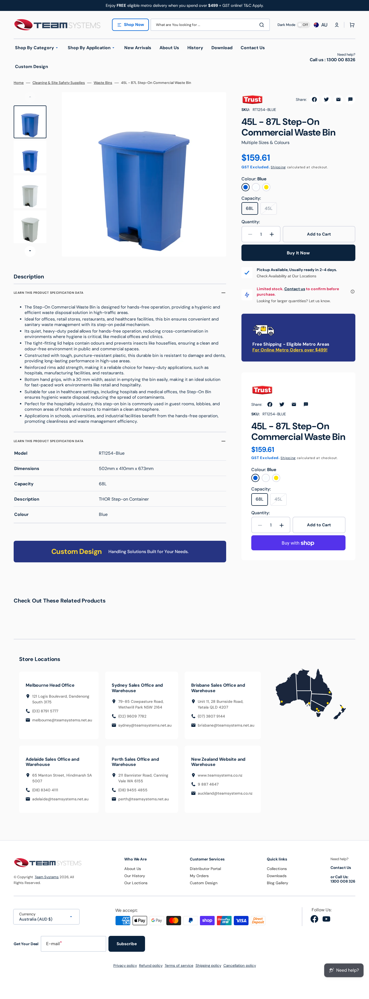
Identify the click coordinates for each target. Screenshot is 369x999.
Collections (277, 868)
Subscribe (127, 944)
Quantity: (250, 222)
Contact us (294, 288)
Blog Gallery (277, 882)
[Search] (263, 25)
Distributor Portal (205, 868)
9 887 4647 (208, 784)
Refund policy (151, 965)
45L (271, 210)
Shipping (278, 167)
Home (19, 83)
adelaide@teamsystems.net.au (60, 799)
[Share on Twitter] (326, 99)
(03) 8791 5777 (45, 711)
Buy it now (298, 253)
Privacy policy (125, 965)
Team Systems (47, 877)
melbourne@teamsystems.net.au (62, 720)
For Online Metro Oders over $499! (289, 350)
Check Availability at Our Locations (286, 276)
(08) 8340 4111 (45, 790)
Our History (134, 875)
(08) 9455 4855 (132, 790)
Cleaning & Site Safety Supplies (59, 83)
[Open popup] (352, 291)
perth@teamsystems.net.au (143, 799)
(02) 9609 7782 (132, 716)
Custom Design (203, 882)
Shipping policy (208, 965)
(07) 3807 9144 (211, 716)
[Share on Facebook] (314, 99)
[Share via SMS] (350, 99)
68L (252, 210)
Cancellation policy (239, 965)
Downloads (277, 875)
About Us (132, 868)
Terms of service (179, 965)
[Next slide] (30, 251)
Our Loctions (135, 882)
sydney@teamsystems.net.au (145, 725)
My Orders (199, 875)
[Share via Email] (338, 99)
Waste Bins (103, 83)
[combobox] (210, 25)
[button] (337, 25)
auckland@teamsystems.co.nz (225, 793)
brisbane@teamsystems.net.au (226, 725)
